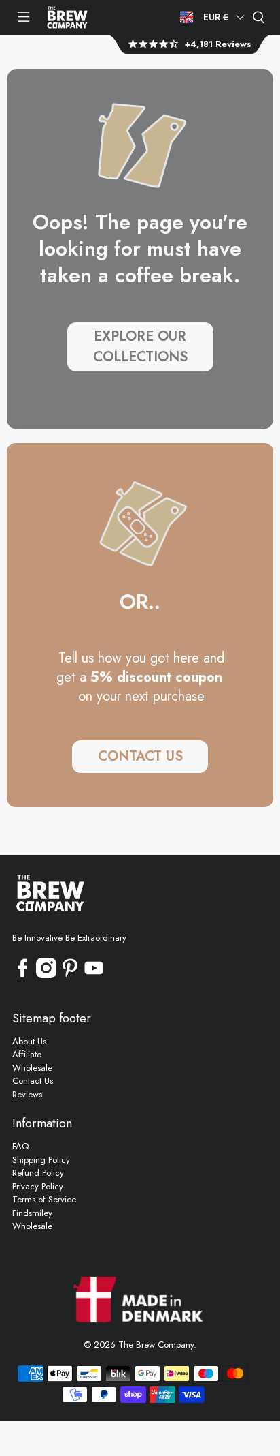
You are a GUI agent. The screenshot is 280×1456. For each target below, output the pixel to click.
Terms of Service (44, 1199)
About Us (29, 1041)
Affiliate (26, 1054)
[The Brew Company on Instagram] (46, 975)
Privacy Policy (37, 1186)
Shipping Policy (41, 1159)
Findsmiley (32, 1213)
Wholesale (32, 1067)
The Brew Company (156, 1344)
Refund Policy (38, 1172)
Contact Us (32, 1080)
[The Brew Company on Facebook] (22, 975)
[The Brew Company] (67, 17)
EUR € (216, 17)
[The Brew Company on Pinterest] (70, 975)
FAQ (20, 1146)
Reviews (27, 1094)
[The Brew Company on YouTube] (94, 975)
